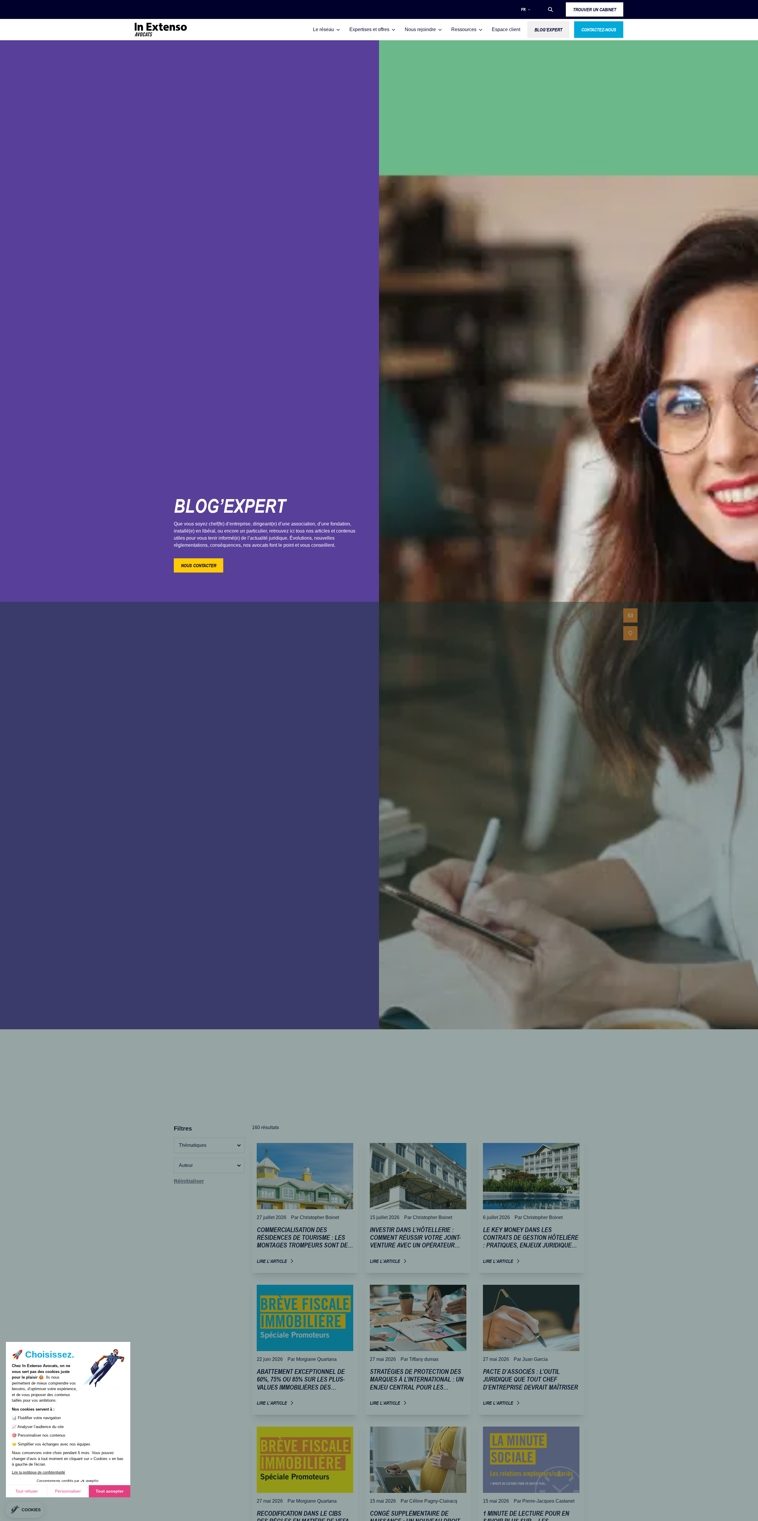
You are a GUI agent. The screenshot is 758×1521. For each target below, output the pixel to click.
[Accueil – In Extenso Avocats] (161, 29)
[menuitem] (630, 615)
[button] (550, 9)
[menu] (630, 624)
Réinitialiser (189, 1181)
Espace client (506, 29)
